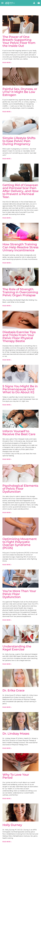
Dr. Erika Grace (13, 690)
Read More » (7, 62)
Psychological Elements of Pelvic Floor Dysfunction (20, 488)
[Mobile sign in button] (34, 3)
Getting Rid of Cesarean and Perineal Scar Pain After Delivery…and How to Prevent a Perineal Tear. (20, 191)
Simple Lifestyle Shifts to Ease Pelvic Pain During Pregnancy (18, 141)
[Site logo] (10, 3)
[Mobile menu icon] (2, 3)
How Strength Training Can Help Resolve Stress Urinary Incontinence (20, 247)
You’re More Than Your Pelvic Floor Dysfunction (19, 594)
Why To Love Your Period (15, 776)
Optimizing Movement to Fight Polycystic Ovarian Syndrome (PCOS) (19, 543)
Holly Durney (12, 825)
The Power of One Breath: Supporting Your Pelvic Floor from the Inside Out (18, 41)
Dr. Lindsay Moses (15, 733)
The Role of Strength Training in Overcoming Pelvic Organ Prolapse (20, 292)
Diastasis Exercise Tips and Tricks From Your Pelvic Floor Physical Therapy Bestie (19, 336)
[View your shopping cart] (38, 3)
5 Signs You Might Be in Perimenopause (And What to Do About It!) (20, 389)
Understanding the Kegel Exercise (16, 648)
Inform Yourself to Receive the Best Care (18, 432)
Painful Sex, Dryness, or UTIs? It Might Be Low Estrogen (19, 92)
